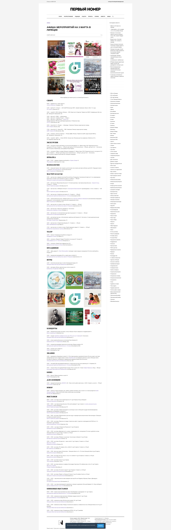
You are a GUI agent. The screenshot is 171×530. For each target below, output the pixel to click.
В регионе (112, 121)
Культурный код (113, 191)
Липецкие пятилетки (114, 199)
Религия (112, 253)
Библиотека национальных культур (55, 228)
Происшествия (113, 245)
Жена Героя (113, 165)
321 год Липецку (114, 95)
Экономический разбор (115, 297)
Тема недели (113, 285)
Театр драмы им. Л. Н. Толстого (54, 240)
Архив (111, 107)
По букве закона (114, 235)
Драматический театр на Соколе (55, 244)
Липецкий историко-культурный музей (56, 180)
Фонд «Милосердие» (63, 251)
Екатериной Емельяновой (74, 188)
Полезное (112, 243)
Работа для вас (113, 247)
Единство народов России (116, 163)
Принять (100, 525)
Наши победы (113, 219)
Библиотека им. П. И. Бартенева (54, 341)
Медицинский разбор (115, 207)
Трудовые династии (114, 287)
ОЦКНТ (48, 350)
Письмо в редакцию (114, 233)
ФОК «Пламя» (50, 126)
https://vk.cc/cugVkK (51, 465)
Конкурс (112, 183)
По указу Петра (113, 237)
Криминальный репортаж (116, 187)
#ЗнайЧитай (72, 357)
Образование (113, 227)
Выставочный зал (51, 448)
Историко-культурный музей (54, 481)
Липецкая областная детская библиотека (57, 360)
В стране (112, 123)
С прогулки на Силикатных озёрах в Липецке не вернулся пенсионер (117, 76)
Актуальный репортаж (115, 103)
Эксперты (112, 299)
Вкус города (113, 133)
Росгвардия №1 (113, 255)
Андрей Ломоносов (88, 367)
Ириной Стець (95, 182)
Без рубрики (113, 111)
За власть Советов (114, 167)
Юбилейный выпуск (114, 301)
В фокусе (112, 125)
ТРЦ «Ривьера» (50, 461)
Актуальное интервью (115, 101)
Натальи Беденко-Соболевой (80, 198)
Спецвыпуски (113, 273)
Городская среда (114, 153)
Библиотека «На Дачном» (53, 268)
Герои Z (112, 141)
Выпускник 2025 (113, 137)
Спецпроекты (113, 279)
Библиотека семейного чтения (54, 210)
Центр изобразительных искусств (55, 485)
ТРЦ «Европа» (50, 161)
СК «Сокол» (49, 109)
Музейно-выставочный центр (54, 438)
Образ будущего (114, 225)
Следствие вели (113, 265)
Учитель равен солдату (115, 289)
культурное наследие (115, 189)
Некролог (112, 221)
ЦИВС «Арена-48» (51, 130)
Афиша (48, 22)
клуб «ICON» (50, 384)
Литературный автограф (115, 201)
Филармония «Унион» (52, 236)
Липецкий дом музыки (52, 401)
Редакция (112, 251)
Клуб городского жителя (115, 175)
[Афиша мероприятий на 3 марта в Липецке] (74, 67)
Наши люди (113, 217)
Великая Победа (114, 127)
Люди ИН (112, 205)
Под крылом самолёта (115, 239)
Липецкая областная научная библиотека (56, 264)
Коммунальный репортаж (116, 181)
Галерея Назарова (51, 467)
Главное (112, 145)
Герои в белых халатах (115, 143)
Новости (112, 223)
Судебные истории (114, 283)
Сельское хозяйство (114, 261)
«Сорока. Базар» (73, 160)
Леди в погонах (113, 193)
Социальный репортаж (115, 271)
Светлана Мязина (56, 169)
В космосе (112, 117)
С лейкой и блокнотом (115, 257)
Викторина (112, 129)
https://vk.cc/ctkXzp (51, 442)
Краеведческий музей (52, 428)
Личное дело (113, 203)
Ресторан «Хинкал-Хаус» (53, 220)
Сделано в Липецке (114, 259)
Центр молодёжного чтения (53, 424)
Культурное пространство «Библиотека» (57, 369)
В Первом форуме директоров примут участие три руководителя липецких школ (117, 63)
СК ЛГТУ (49, 122)
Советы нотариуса (114, 269)
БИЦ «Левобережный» (52, 224)
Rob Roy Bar (49, 393)
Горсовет (112, 157)
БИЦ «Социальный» (51, 171)
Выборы (112, 135)
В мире (112, 119)
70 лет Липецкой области (116, 99)
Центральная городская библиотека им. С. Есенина (59, 195)
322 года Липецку (114, 97)
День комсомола (114, 159)
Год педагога (113, 147)
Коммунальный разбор (115, 179)
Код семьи (112, 177)
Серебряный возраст (115, 263)
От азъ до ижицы (114, 231)
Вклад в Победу (113, 131)
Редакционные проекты (115, 249)
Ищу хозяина (113, 171)
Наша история (113, 215)
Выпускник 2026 (113, 139)
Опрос (111, 229)
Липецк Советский (114, 195)
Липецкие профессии (115, 197)
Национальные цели (114, 211)
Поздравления (113, 241)
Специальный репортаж (115, 277)
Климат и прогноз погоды (116, 173)
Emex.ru (66, 119)
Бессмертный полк (114, 113)
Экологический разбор (115, 295)
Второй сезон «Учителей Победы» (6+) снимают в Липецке (115, 41)
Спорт (111, 281)
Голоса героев (113, 151)
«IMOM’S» (64, 383)
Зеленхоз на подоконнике (116, 169)
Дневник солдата (114, 161)
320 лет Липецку (114, 93)
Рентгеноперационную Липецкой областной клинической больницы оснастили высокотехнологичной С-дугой (117, 69)
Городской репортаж (114, 155)
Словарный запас (114, 267)
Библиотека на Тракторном (53, 214)
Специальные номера (115, 275)
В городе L (112, 115)
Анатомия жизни (114, 105)
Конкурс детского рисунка (116, 185)
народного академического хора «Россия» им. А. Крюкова (68, 335)
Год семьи (112, 149)
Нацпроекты (113, 213)
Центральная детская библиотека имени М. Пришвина (60, 205)
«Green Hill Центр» (51, 105)
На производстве (114, 209)
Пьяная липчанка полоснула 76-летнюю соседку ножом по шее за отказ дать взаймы (117, 46)
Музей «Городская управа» (53, 185)
